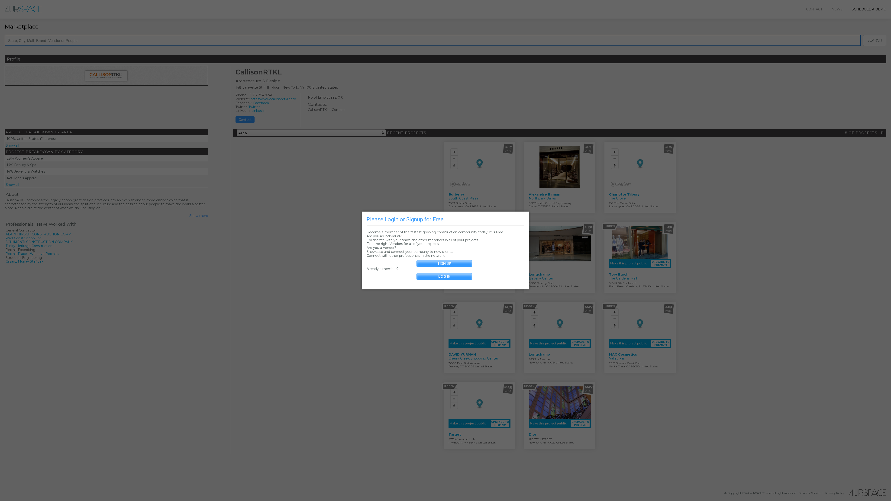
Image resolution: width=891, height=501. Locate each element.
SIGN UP (444, 263)
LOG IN (444, 277)
